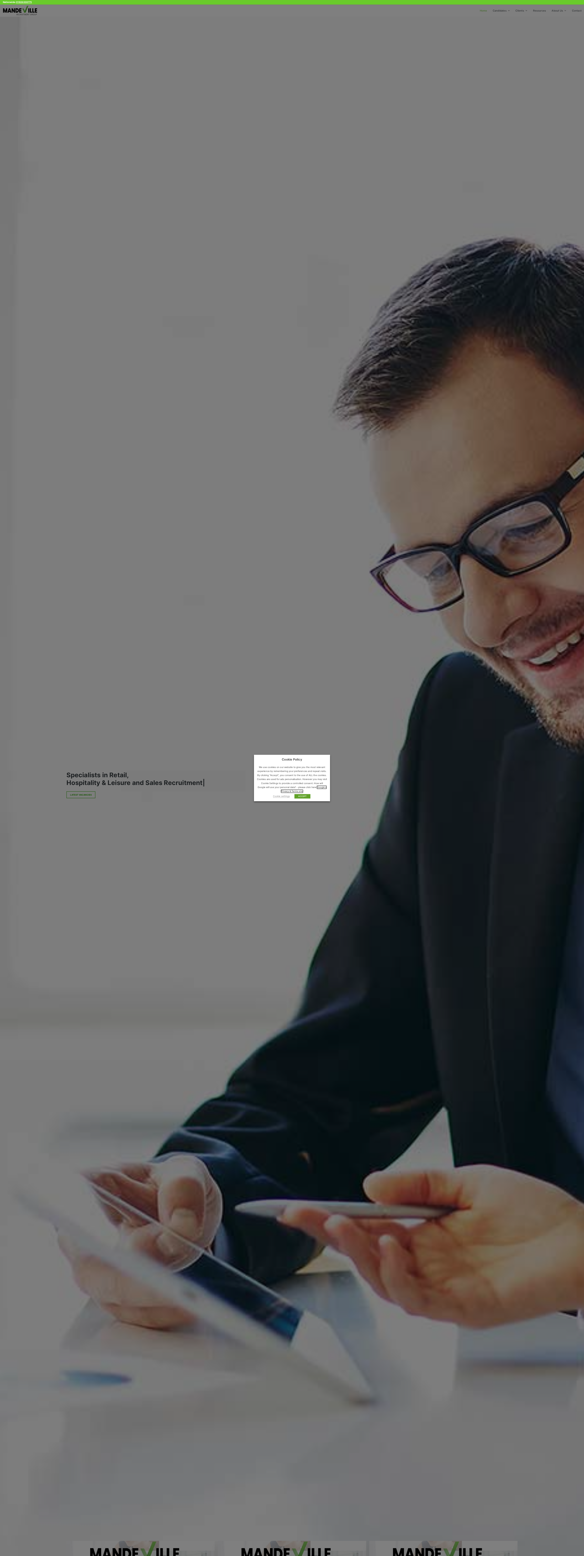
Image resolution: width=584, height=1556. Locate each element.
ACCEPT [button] (302, 796)
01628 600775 (24, 2)
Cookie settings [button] (281, 796)
